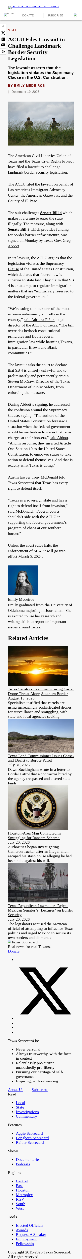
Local (20, 1102)
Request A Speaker (31, 1234)
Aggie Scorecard (29, 1133)
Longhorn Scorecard (32, 1138)
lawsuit (47, 184)
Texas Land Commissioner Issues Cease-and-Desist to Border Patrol (41, 758)
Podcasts (23, 1164)
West (20, 1208)
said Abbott (59, 437)
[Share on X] (3, 33)
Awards (22, 1230)
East (19, 1185)
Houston (22, 1190)
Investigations (27, 1112)
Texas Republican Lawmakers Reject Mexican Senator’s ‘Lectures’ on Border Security (40, 910)
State (13, 30)
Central (22, 1181)
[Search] (76, 15)
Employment (26, 1239)
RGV (20, 1199)
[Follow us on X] (45, 1018)
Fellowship (25, 1243)
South (20, 1204)
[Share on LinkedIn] (3, 39)
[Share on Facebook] (3, 27)
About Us (15, 1089)
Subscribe (55, 15)
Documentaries (28, 1159)
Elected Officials (29, 1225)
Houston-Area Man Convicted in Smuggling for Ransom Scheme (34, 835)
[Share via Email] (3, 45)
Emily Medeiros (29, 85)
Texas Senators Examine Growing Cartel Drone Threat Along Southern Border (41, 691)
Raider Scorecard (30, 1142)
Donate (28, 15)
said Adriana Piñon (39, 319)
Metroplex (24, 1194)
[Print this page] (3, 51)
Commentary (26, 1116)
